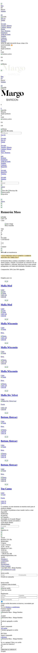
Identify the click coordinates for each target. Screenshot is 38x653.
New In (3, 135)
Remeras (3, 158)
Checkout (4, 637)
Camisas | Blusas (6, 27)
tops (2, 156)
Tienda (3, 142)
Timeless (3, 174)
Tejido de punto (5, 34)
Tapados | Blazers (6, 25)
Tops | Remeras (5, 31)
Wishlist (3, 13)
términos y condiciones (12, 607)
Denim (3, 29)
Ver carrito (4, 628)
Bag (2, 6)
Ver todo (3, 24)
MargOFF (4, 167)
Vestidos (3, 36)
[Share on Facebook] (1, 205)
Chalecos (3, 38)
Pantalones (4, 32)
